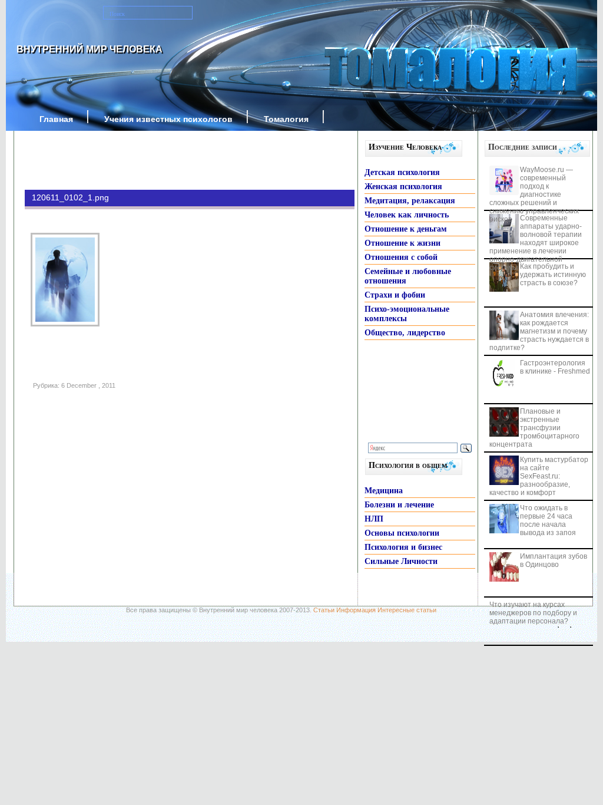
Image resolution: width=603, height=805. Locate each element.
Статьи (323, 609)
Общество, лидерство (405, 332)
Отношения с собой (401, 257)
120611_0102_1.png (70, 197)
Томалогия (286, 119)
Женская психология (403, 186)
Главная (56, 119)
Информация (356, 609)
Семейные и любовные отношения (408, 276)
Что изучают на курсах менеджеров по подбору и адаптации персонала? (533, 613)
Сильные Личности (401, 561)
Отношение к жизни (402, 243)
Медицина (384, 490)
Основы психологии (402, 533)
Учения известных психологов (168, 119)
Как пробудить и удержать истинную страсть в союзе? (553, 274)
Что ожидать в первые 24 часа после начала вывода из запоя (548, 520)
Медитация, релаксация (410, 200)
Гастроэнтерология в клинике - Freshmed (555, 367)
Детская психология (402, 172)
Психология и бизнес (403, 547)
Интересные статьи (406, 609)
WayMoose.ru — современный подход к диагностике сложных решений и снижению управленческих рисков (534, 194)
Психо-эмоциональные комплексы (407, 314)
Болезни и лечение (399, 504)
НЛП (374, 518)
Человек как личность (407, 214)
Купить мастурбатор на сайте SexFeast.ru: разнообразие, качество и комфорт (538, 476)
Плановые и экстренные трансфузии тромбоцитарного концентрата (534, 427)
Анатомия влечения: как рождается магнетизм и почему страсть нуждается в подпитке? (539, 331)
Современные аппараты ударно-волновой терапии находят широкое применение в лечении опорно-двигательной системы (535, 243)
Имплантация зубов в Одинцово (553, 560)
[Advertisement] (172, 160)
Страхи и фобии (395, 295)
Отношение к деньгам (406, 229)
